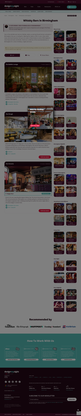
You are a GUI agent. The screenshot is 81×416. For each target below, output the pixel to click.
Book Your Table (35, 125)
